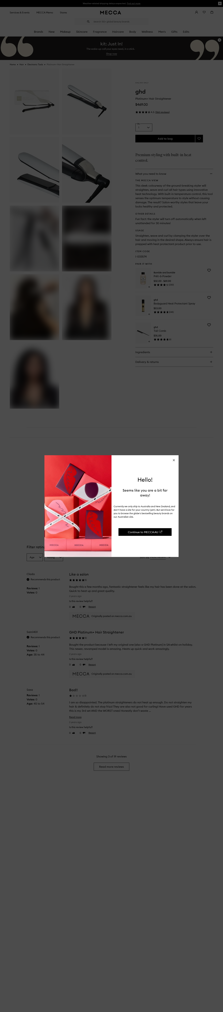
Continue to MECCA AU (143, 532)
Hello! (145, 479)
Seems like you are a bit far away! (145, 492)
